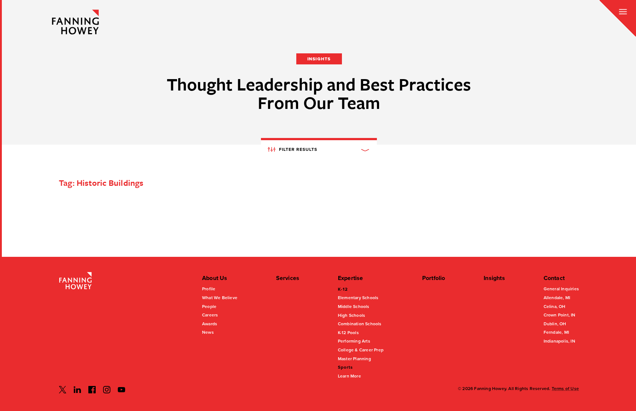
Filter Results (297, 149)
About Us (214, 278)
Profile (208, 288)
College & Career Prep (361, 349)
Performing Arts (354, 341)
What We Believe (219, 297)
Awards (209, 323)
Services (288, 278)
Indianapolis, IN (559, 341)
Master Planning (354, 358)
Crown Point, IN (560, 315)
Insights (494, 278)
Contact (554, 278)
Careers (210, 315)
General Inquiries (561, 288)
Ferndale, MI (556, 332)
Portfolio (433, 278)
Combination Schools (360, 323)
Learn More (349, 376)
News (208, 332)
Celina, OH (555, 306)
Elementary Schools (358, 297)
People (209, 306)
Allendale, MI (557, 297)
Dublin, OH (555, 323)
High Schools (351, 315)
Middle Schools (354, 306)
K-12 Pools (348, 332)
